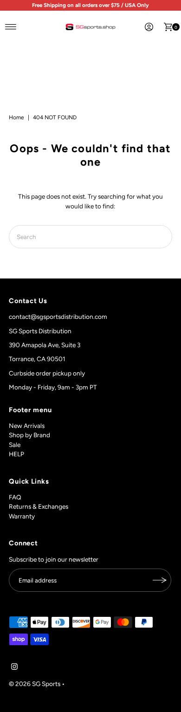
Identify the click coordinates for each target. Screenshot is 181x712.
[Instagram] (14, 667)
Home (16, 117)
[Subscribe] (159, 580)
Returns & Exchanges (38, 506)
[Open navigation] (11, 27)
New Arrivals (27, 425)
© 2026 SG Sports (34, 683)
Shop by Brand (29, 435)
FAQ (15, 497)
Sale (14, 444)
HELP (16, 454)
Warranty (22, 516)
